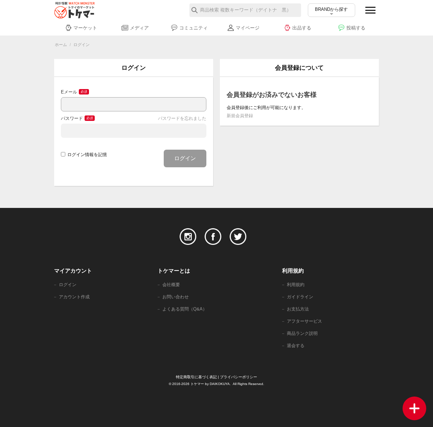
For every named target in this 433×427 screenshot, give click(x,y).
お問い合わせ (175, 296)
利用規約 (295, 284)
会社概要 (171, 284)
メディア (139, 27)
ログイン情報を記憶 (87, 154)
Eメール (69, 91)
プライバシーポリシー (238, 377)
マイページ (247, 27)
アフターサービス (304, 321)
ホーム (61, 44)
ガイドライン (300, 296)
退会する (295, 345)
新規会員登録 (240, 115)
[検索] (194, 10)
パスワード (72, 118)
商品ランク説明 (302, 333)
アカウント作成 (74, 296)
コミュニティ (193, 27)
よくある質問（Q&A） (184, 309)
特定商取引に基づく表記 (196, 377)
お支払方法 (298, 309)
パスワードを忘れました (182, 118)
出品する (301, 27)
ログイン (185, 158)
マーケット (85, 27)
